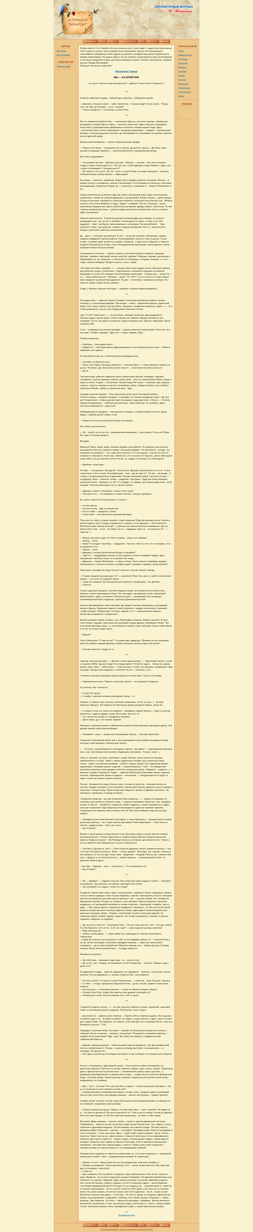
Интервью (182, 72)
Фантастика (183, 84)
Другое (181, 96)
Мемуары (182, 67)
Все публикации (63, 55)
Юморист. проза (185, 55)
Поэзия (181, 76)
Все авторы (61, 51)
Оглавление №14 (126, 1215)
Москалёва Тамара (126, 71)
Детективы (182, 59)
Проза (181, 51)
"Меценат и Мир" (64, 66)
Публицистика (184, 88)
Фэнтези (182, 80)
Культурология (184, 92)
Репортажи (183, 63)
